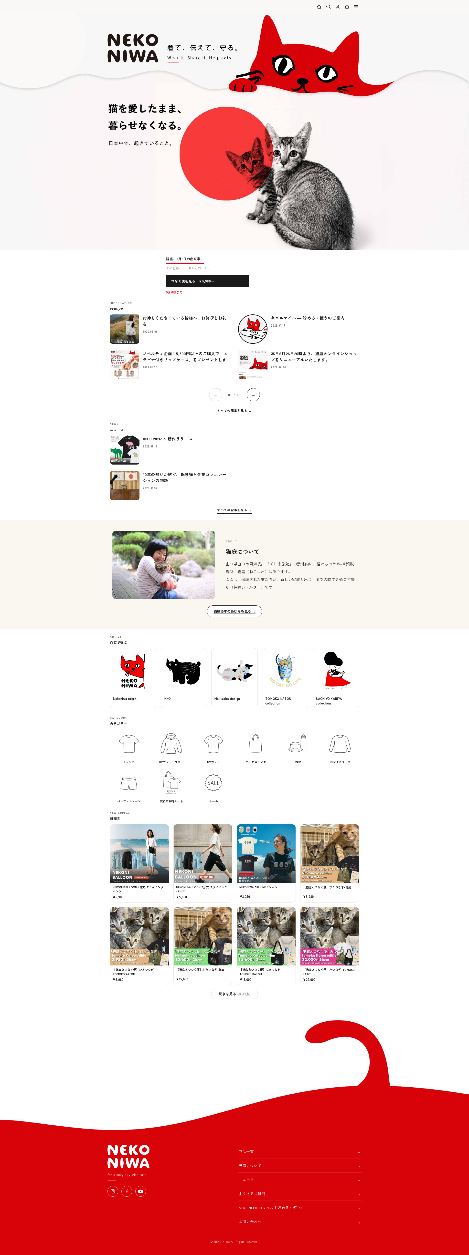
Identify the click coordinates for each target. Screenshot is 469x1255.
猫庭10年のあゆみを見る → (234, 611)
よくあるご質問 (300, 1194)
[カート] (347, 7)
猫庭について (300, 1166)
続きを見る (234, 994)
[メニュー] (356, 7)
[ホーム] (319, 7)
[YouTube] (140, 1191)
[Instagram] (112, 1191)
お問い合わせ (300, 1222)
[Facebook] (126, 1191)
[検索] (328, 7)
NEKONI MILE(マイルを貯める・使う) (300, 1208)
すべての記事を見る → (234, 410)
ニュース (300, 1179)
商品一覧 (300, 1151)
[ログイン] (338, 7)
